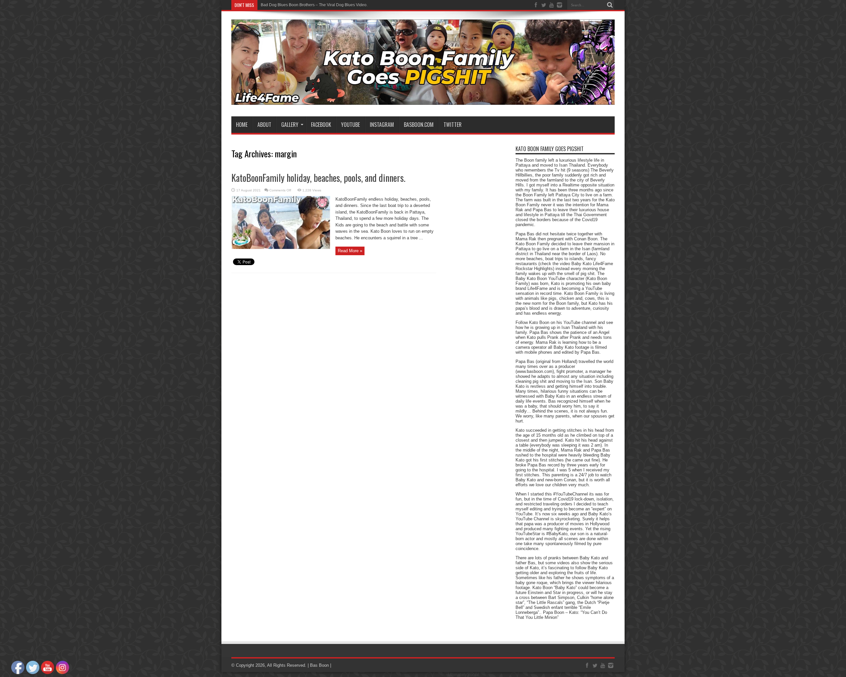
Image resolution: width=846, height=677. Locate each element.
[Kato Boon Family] (423, 100)
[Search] (610, 5)
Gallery (289, 125)
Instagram (382, 125)
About (264, 125)
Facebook (321, 125)
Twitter (452, 125)
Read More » (350, 250)
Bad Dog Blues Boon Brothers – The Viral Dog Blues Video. (314, 5)
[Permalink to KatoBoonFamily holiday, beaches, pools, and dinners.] (280, 247)
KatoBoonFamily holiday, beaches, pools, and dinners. (318, 177)
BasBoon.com (419, 125)
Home (242, 125)
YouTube (350, 125)
